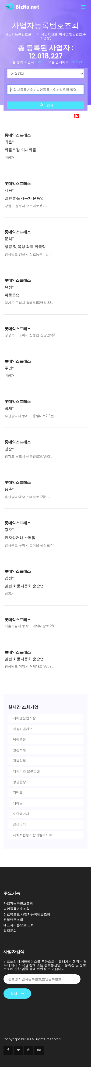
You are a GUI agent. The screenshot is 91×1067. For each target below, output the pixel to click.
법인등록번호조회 (17, 908)
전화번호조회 (13, 919)
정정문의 (10, 930)
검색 (49, 105)
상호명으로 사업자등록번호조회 (27, 914)
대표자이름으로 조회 (19, 925)
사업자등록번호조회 (18, 903)
